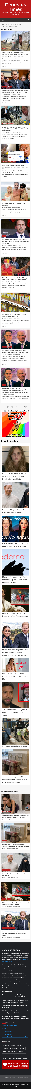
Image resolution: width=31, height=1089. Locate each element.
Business (5, 123)
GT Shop (4, 1028)
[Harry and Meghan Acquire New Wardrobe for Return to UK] (15, 862)
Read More (4, 66)
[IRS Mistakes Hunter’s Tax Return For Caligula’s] (15, 191)
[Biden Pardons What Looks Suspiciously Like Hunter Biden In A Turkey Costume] (15, 266)
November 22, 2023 (16, 281)
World (14, 161)
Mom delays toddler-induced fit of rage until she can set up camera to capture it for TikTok (15, 995)
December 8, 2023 (16, 207)
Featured (22, 1048)
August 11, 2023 (17, 354)
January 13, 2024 (16, 94)
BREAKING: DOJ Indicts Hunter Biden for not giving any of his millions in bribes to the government (15, 241)
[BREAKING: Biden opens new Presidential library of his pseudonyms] (15, 302)
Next (27, 406)
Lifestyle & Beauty (6, 811)
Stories (4, 1058)
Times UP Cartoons (7, 1031)
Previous (4, 406)
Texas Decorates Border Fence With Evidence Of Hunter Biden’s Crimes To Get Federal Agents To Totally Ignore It (15, 54)
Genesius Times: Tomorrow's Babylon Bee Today (15, 1037)
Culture (4, 898)
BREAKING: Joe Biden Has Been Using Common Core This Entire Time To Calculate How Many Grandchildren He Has (15, 390)
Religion (4, 840)
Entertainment (11, 123)
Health (4, 1051)
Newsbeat (5, 86)
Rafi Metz (5, 394)
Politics (4, 48)
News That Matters (7, 58)
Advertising (6, 1045)
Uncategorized (17, 1058)
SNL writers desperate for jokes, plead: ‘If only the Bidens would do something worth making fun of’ (15, 128)
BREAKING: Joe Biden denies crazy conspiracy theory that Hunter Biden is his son (15, 167)
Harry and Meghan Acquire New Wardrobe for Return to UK (14, 1006)
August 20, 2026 (17, 906)
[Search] (28, 19)
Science (17, 1054)
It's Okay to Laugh (7, 1034)
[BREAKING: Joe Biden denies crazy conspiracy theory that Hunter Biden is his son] (15, 153)
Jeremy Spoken (6, 848)
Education (5, 1048)
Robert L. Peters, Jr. (7, 94)
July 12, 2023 (11, 394)
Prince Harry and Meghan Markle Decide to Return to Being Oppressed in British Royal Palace (14, 933)
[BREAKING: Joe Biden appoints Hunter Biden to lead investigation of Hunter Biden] (15, 339)
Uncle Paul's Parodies (7, 318)
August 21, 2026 (17, 819)
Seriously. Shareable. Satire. (9, 1077)
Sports (23, 1054)
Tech (10, 1058)
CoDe (15, 1086)
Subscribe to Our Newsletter (9, 1025)
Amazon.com (5, 971)
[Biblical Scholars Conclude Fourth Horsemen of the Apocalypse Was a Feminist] (15, 891)
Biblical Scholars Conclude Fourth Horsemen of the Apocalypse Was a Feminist (15, 1012)
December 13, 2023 (18, 170)
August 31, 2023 (17, 318)
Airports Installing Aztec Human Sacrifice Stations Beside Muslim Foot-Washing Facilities (15, 1001)
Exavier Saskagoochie (7, 170)
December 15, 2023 (17, 132)
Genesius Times (15, 7)
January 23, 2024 (16, 58)
